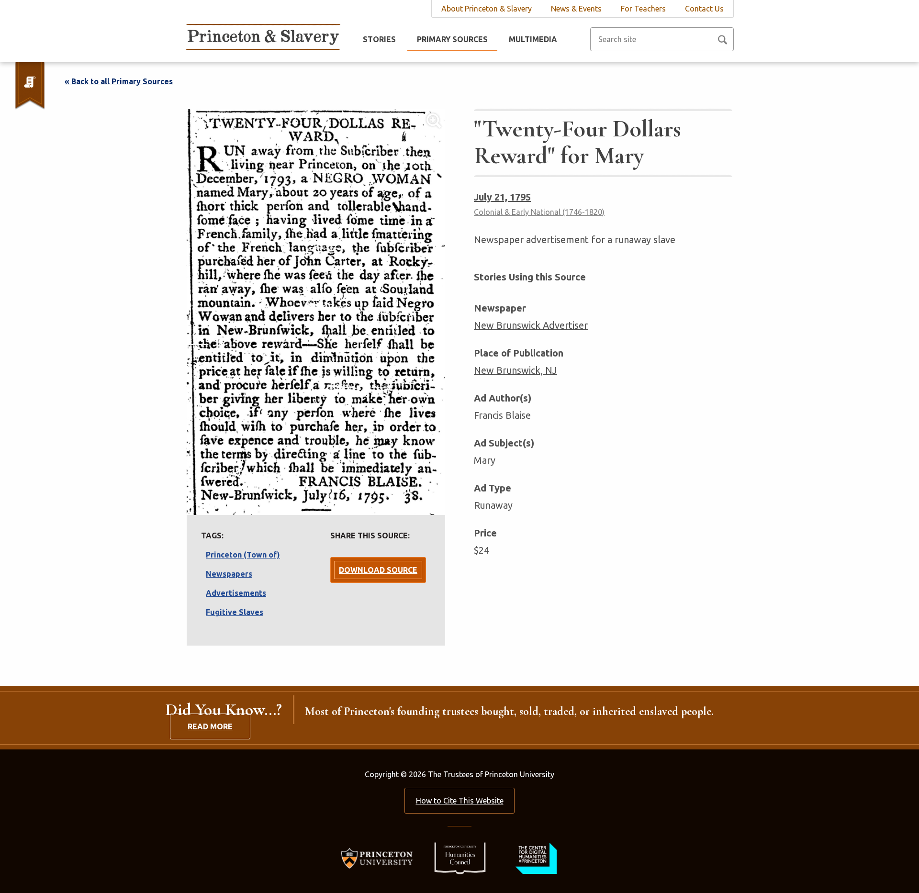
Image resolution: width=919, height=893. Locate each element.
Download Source (378, 570)
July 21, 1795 (502, 196)
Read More (210, 726)
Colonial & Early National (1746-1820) (539, 212)
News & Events (576, 8)
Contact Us (704, 8)
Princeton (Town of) (243, 554)
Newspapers (229, 573)
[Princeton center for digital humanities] (535, 857)
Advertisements (236, 593)
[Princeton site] (380, 857)
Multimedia (533, 39)
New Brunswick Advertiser (531, 325)
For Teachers (643, 8)
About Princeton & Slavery (486, 8)
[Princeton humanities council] (455, 857)
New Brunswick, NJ (515, 370)
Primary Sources (452, 39)
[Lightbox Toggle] (316, 312)
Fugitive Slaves (234, 612)
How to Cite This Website (460, 800)
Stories (379, 39)
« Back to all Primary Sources (119, 81)
